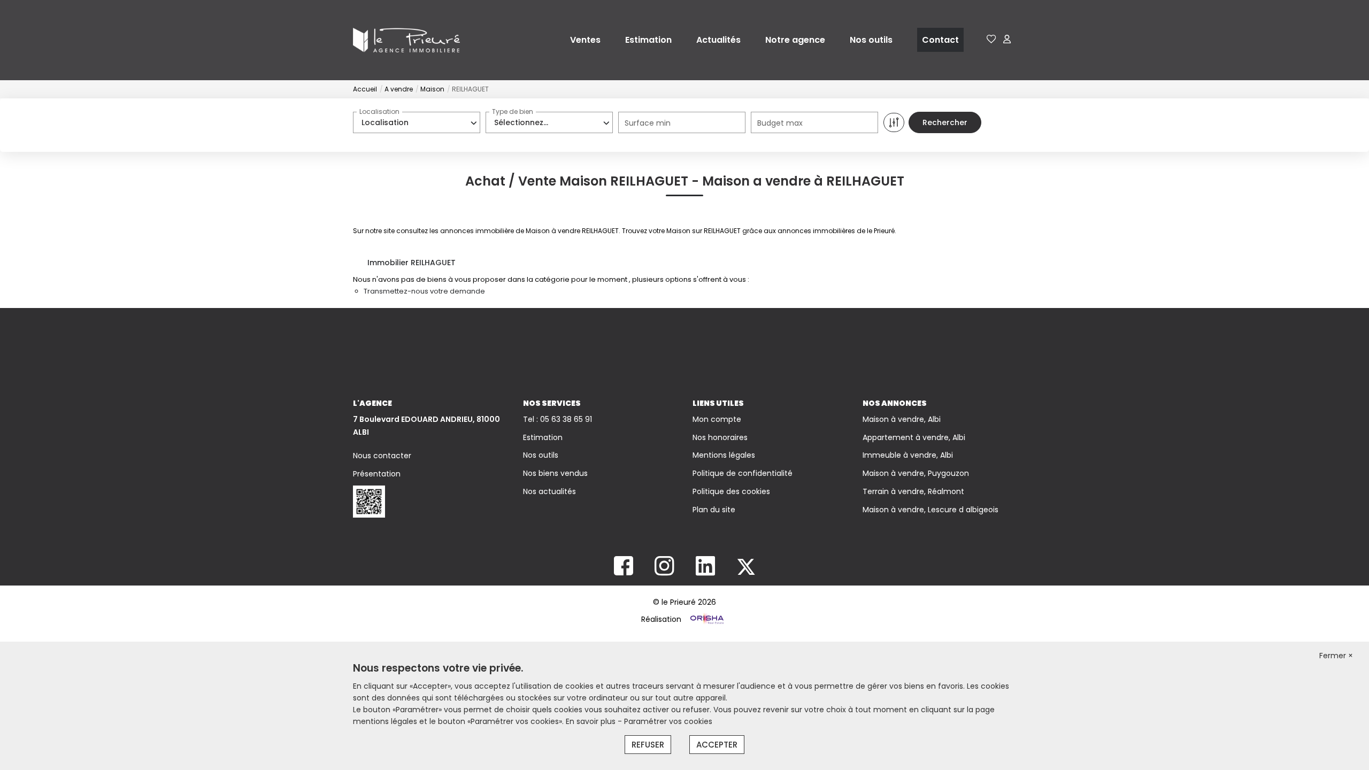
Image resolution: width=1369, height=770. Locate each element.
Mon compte (717, 419)
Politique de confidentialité (743, 473)
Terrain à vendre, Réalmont (913, 491)
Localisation (379, 111)
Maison (432, 89)
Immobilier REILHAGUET (411, 262)
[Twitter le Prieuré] (746, 571)
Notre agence (795, 40)
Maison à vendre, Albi (902, 419)
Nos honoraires (720, 437)
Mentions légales (724, 455)
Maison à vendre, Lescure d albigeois (930, 509)
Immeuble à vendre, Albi (908, 455)
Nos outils (871, 40)
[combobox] (416, 122)
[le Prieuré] (406, 39)
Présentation (377, 473)
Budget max (780, 123)
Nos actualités (549, 491)
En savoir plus (592, 721)
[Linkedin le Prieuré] (705, 571)
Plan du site (714, 509)
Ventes (585, 40)
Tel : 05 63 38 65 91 (557, 419)
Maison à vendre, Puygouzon (916, 473)
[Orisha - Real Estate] (705, 619)
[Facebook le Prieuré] (623, 571)
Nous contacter (382, 455)
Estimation (648, 40)
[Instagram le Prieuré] (664, 571)
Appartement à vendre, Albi (914, 437)
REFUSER (648, 744)
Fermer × (1336, 655)
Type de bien (512, 111)
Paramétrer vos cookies (668, 721)
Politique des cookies (731, 491)
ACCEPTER (716, 744)
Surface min (648, 123)
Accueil (365, 89)
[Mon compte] (1007, 40)
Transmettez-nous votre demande (424, 291)
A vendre (398, 89)
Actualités (718, 40)
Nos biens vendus (555, 473)
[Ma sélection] (991, 40)
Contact (940, 40)
